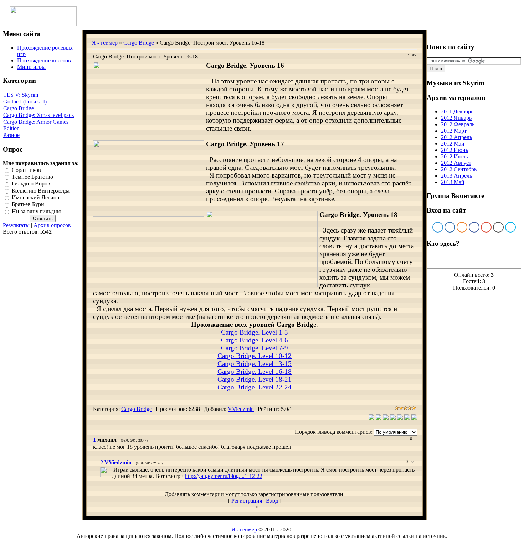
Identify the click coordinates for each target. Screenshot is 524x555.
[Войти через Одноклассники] (462, 227)
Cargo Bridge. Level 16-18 (254, 371)
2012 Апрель (456, 137)
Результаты (16, 225)
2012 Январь (456, 118)
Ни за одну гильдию (36, 211)
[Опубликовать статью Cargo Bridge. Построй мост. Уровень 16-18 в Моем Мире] (400, 418)
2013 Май (452, 182)
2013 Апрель (456, 176)
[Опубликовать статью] (371, 418)
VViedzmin (241, 409)
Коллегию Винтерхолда (41, 191)
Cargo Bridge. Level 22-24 (254, 387)
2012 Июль (454, 156)
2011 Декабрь (457, 111)
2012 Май (452, 144)
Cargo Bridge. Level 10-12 (254, 356)
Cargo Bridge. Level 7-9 (254, 348)
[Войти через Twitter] (510, 227)
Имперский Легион (36, 197)
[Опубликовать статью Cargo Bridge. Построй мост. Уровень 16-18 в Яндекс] (414, 418)
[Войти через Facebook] (474, 227)
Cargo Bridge (18, 108)
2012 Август (456, 163)
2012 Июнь (454, 150)
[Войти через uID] (437, 227)
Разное (11, 135)
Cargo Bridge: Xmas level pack (38, 115)
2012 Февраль (457, 124)
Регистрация (246, 501)
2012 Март (454, 131)
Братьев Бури (28, 205)
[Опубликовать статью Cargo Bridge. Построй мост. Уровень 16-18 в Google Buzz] (393, 418)
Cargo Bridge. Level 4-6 (254, 340)
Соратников (26, 170)
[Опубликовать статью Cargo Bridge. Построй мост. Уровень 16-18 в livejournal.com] (407, 418)
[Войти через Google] (498, 227)
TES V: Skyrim (20, 95)
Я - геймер (105, 43)
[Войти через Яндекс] (486, 227)
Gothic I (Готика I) (25, 101)
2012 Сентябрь (459, 169)
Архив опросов (52, 225)
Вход (272, 501)
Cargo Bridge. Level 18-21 (254, 379)
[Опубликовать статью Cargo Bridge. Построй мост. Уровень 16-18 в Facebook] (386, 418)
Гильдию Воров (31, 184)
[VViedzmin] (112, 470)
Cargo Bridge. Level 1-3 (254, 332)
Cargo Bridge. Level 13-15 (254, 363)
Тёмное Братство (32, 177)
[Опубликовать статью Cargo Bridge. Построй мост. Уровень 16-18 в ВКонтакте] (378, 418)
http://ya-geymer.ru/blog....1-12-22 (223, 476)
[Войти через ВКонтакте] (450, 227)
